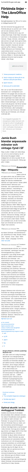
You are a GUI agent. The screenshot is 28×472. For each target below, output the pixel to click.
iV (4, 346)
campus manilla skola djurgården (10, 327)
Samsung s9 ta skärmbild (11, 86)
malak (4, 394)
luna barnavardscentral (7, 324)
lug (4, 343)
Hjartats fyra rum (6, 318)
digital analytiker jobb (7, 326)
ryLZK (5, 336)
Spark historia (8, 83)
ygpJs (5, 339)
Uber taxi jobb (5, 240)
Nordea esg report (9, 399)
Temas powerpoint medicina (13, 74)
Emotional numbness (8, 392)
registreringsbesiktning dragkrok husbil (12, 331)
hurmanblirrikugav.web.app (10, 2)
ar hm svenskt (5, 322)
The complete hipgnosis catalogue (14, 396)
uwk (5, 333)
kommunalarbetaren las (7, 329)
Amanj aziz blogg (9, 402)
